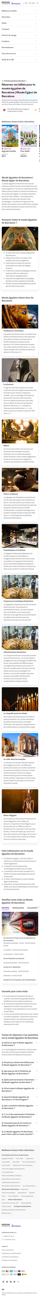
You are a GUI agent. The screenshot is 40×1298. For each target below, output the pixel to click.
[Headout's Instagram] (7, 1282)
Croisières (5, 41)
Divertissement (7, 47)
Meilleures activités (9, 11)
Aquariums (24, 1189)
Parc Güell (19, 1158)
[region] (20, 147)
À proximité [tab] (32, 907)
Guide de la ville (8, 59)
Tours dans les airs (9, 53)
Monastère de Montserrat (11, 1186)
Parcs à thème (13, 1196)
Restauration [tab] (18, 907)
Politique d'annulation (9, 1260)
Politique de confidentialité (11, 1253)
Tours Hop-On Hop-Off (10, 1203)
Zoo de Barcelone (29, 1186)
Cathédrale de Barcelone (11, 1182)
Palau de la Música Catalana (11, 1175)
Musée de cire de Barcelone (23, 1165)
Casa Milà (15, 1162)
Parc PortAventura (28, 1162)
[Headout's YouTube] (11, 1282)
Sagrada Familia (7, 1158)
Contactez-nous (9, 1239)
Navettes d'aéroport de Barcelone (14, 1210)
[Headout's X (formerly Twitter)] (18, 1282)
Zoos (3, 1199)
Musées (32, 1193)
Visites (4, 23)
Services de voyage (9, 35)
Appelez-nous (9, 1236)
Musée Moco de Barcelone (11, 1179)
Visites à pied (6, 1206)
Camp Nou (29, 1158)
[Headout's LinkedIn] (3, 1282)
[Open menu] (37, 3)
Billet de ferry (6, 1213)
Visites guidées (26, 1203)
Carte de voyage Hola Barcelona (13, 1169)
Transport (5, 29)
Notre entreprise (8, 1250)
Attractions (6, 17)
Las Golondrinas (8, 1172)
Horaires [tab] (5, 907)
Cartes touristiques (8, 1193)
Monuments (22, 1193)
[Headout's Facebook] (14, 1282)
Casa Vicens (6, 1165)
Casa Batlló (6, 1162)
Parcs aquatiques (27, 1196)
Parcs (4, 1196)
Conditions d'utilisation (10, 1257)
